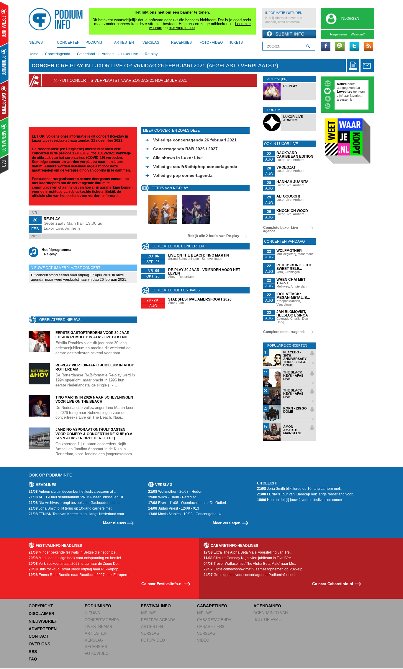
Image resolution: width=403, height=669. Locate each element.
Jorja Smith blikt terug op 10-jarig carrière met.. (71, 508)
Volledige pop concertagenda (178, 175)
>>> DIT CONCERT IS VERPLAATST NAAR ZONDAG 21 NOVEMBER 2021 (120, 80)
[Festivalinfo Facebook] (326, 47)
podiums (94, 42)
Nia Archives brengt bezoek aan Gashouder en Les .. (76, 503)
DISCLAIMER (41, 613)
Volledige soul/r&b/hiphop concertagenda (191, 166)
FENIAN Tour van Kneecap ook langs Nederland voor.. (77, 514)
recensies (181, 42)
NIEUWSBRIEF (43, 621)
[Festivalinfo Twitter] (354, 47)
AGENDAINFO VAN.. (271, 613)
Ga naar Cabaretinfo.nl (332, 584)
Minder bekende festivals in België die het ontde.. (73, 552)
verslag (150, 42)
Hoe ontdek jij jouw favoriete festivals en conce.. (300, 500)
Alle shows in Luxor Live (174, 157)
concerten (68, 42)
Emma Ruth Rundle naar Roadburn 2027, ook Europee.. (79, 575)
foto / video (211, 42)
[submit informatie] (289, 34)
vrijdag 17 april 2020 (94, 275)
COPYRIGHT (41, 605)
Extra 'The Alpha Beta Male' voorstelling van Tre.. (247, 552)
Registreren (338, 34)
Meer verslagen (226, 523)
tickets (235, 42)
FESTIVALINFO (156, 605)
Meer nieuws (114, 523)
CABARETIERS (211, 626)
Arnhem (108, 54)
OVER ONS (39, 644)
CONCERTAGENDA (102, 620)
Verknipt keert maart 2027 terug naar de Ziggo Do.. (74, 563)
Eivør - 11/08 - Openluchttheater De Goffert (187, 503)
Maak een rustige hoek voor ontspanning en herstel (75, 558)
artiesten (124, 42)
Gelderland (86, 54)
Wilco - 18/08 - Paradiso (172, 497)
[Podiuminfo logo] (57, 19)
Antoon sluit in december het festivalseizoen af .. (72, 491)
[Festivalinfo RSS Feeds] (368, 47)
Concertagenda (57, 54)
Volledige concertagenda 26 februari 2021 (191, 140)
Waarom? (358, 34)
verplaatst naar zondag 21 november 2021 (87, 140)
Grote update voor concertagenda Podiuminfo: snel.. (250, 575)
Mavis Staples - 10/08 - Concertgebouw (184, 514)
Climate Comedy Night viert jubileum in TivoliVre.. (248, 558)
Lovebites (345, 91)
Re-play (151, 54)
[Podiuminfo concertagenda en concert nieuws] (4, 63)
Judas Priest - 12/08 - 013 (173, 508)
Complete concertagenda (284, 332)
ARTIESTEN (96, 633)
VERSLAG (94, 640)
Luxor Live (129, 54)
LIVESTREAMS (98, 626)
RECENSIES (96, 646)
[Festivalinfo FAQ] (4, 164)
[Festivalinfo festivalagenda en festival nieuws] (4, 24)
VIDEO (203, 640)
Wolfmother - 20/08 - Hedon (175, 491)
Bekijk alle (213, 236)
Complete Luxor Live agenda (280, 229)
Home (33, 54)
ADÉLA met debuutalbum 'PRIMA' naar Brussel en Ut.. (77, 497)
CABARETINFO (212, 605)
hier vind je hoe (182, 27)
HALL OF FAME (267, 619)
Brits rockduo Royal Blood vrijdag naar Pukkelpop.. (74, 569)
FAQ (33, 659)
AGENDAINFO (267, 605)
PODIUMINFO (98, 605)
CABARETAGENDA (214, 620)
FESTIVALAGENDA (158, 620)
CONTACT (39, 636)
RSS (33, 651)
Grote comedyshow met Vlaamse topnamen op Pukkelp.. (254, 569)
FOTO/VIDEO (97, 653)
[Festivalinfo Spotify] (340, 47)
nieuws (36, 42)
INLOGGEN (350, 19)
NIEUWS (92, 613)
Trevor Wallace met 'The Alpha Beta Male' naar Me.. (250, 563)
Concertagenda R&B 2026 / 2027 (181, 148)
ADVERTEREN (43, 628)
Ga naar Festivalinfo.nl (162, 584)
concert (44, 65)
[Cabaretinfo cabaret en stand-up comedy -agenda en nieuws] (4, 100)
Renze (342, 84)
